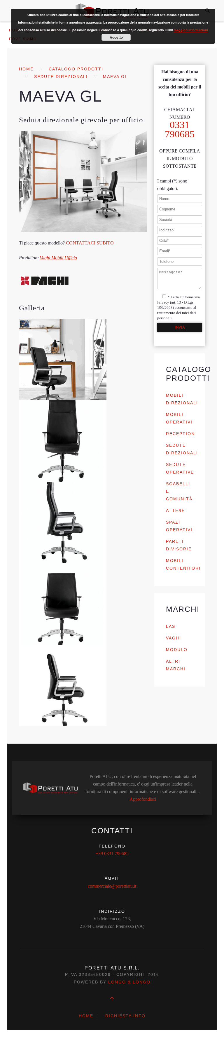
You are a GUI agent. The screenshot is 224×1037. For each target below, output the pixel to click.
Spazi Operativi (179, 526)
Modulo (177, 649)
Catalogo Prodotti (76, 69)
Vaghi (173, 638)
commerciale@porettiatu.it (112, 886)
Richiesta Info (125, 1015)
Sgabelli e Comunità (179, 491)
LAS (170, 626)
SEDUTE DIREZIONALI (61, 76)
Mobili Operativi (179, 418)
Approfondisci (143, 799)
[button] (62, 359)
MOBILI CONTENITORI (183, 564)
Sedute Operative (180, 468)
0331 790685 (180, 129)
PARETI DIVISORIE (179, 545)
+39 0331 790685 (112, 853)
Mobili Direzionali (182, 399)
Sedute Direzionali (182, 449)
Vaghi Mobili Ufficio (58, 257)
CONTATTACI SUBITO (90, 242)
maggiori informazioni (191, 30)
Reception (180, 433)
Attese (175, 510)
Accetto (116, 37)
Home (26, 69)
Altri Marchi (176, 665)
